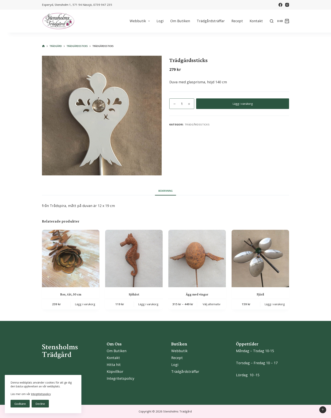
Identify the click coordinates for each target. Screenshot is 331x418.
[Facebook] (280, 5)
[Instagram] (287, 5)
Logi (160, 21)
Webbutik (138, 21)
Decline (40, 404)
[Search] (271, 21)
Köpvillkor (115, 371)
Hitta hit (114, 364)
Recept (237, 21)
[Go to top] (322, 409)
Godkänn (20, 404)
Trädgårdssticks (197, 124)
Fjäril (260, 294)
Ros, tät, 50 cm (70, 294)
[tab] (165, 191)
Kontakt (256, 21)
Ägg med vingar (197, 294)
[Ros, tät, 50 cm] (70, 258)
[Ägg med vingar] (197, 258)
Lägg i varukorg (243, 104)
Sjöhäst (134, 294)
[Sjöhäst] (134, 258)
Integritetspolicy (41, 394)
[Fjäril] (260, 258)
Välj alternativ (211, 304)
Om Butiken (180, 21)
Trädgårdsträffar (211, 21)
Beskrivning (165, 190)
